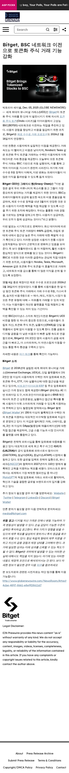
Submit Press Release (21, 760)
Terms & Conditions (49, 760)
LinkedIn (33, 497)
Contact (61, 767)
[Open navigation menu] (6, 29)
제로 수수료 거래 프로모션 (32, 134)
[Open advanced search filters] (55, 29)
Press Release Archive (39, 753)
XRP (41, 385)
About (19, 753)
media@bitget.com (14, 513)
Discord (45, 497)
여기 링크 (24, 354)
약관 (39, 565)
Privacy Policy (44, 767)
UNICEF (14, 464)
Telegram (20, 497)
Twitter (7, 497)
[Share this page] (64, 29)
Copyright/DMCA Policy (17, 767)
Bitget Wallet (12, 412)
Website (59, 493)
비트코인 (22, 385)
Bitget (53, 112)
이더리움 (33, 385)
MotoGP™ (9, 477)
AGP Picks (8, 5)
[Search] (48, 29)
